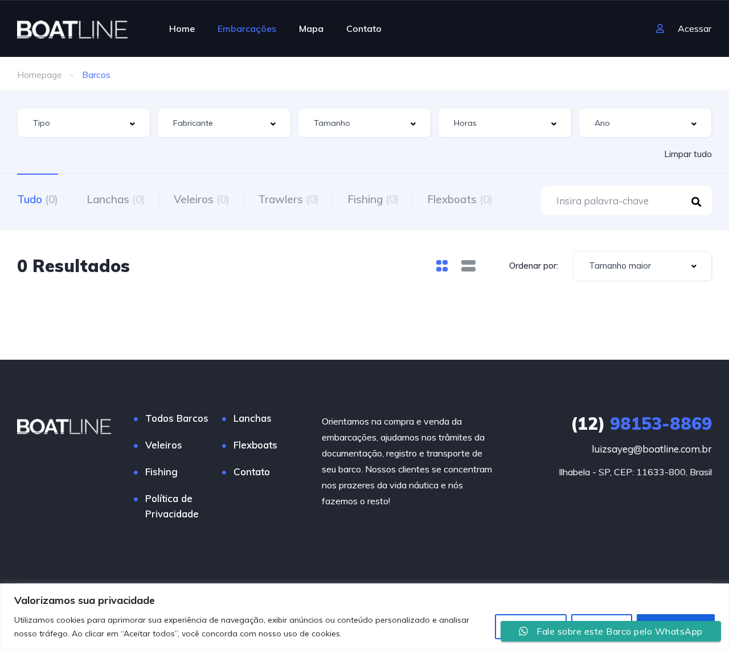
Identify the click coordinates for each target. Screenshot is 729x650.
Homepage (39, 74)
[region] (364, 616)
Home (182, 28)
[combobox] (83, 123)
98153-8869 (641, 423)
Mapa (311, 28)
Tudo (37, 199)
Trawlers (288, 199)
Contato (364, 28)
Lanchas (116, 199)
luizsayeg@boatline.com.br (652, 449)
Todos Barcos (176, 418)
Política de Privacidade (172, 506)
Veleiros (202, 199)
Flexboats (460, 199)
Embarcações (247, 28)
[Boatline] (72, 28)
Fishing (373, 199)
